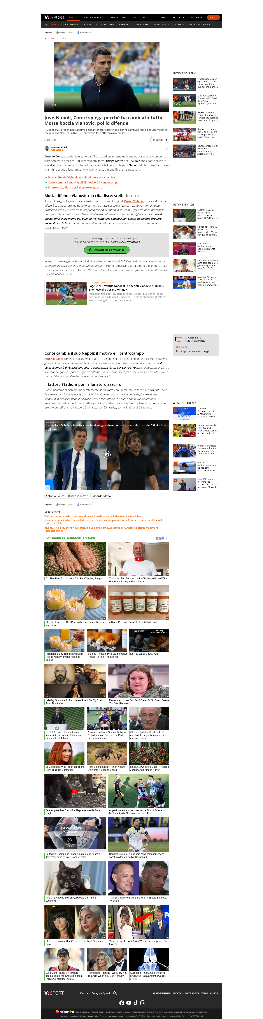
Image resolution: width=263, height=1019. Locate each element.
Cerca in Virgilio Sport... (96, 993)
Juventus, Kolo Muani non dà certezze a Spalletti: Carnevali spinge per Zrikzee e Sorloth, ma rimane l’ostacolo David (101, 529)
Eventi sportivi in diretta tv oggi (192, 351)
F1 (135, 17)
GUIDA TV (178, 17)
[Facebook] (121, 1004)
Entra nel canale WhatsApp (108, 249)
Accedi (213, 17)
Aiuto (120, 1016)
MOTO (147, 17)
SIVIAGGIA (168, 1012)
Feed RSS (204, 993)
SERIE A (63, 39)
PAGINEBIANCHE (139, 1012)
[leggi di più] (166, 148)
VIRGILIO (86, 1012)
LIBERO (78, 1012)
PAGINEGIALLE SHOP (113, 1012)
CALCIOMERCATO (94, 17)
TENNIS (162, 17)
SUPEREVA (202, 1012)
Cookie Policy (93, 1016)
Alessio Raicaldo (59, 147)
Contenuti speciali (162, 993)
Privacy (83, 1016)
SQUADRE (178, 24)
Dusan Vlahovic (134, 201)
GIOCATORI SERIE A (199, 24)
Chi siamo (64, 1016)
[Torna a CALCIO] (46, 24)
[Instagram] (142, 1004)
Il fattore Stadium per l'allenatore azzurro (75, 187)
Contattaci (178, 993)
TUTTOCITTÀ (152, 1012)
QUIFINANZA (179, 1012)
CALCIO (73, 17)
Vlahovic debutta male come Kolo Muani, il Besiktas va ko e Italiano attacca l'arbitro (92, 516)
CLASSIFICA (91, 24)
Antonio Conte (53, 359)
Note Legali (74, 1016)
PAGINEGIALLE (97, 1012)
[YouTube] (128, 1004)
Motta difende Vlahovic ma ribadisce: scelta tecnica (81, 177)
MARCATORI (108, 24)
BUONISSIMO (191, 1012)
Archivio (214, 993)
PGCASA (127, 1012)
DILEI (161, 1012)
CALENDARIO (73, 24)
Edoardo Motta (101, 496)
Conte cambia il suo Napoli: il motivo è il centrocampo (83, 182)
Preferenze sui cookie (108, 1016)
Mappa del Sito (192, 993)
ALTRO (195, 17)
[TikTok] (135, 1004)
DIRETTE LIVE (119, 17)
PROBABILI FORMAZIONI (133, 24)
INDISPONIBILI (160, 24)
